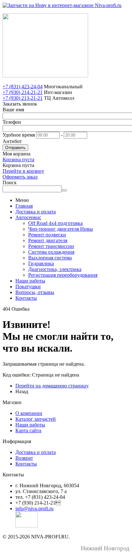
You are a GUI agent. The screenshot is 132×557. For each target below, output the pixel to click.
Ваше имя (13, 109)
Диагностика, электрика (54, 269)
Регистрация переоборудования (62, 275)
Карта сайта (28, 430)
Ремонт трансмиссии (51, 246)
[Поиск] (64, 190)
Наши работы (30, 280)
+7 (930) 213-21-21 (23, 98)
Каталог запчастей (35, 419)
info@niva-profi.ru (34, 508)
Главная (24, 206)
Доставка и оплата (35, 211)
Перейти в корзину (23, 171)
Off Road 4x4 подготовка (55, 223)
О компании (28, 413)
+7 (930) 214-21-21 (23, 92)
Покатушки (28, 286)
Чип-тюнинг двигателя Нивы (60, 229)
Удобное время (19, 135)
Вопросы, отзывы (34, 292)
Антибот (12, 141)
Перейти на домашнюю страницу (52, 385)
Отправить (15, 147)
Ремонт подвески (47, 234)
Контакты (26, 298)
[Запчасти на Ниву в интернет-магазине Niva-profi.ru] (62, 5)
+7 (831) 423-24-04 (23, 86)
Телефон (12, 122)
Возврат (24, 458)
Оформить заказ (20, 176)
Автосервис (28, 217)
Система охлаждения (51, 252)
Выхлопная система (50, 257)
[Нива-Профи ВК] (26, 526)
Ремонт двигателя (47, 240)
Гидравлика (41, 263)
